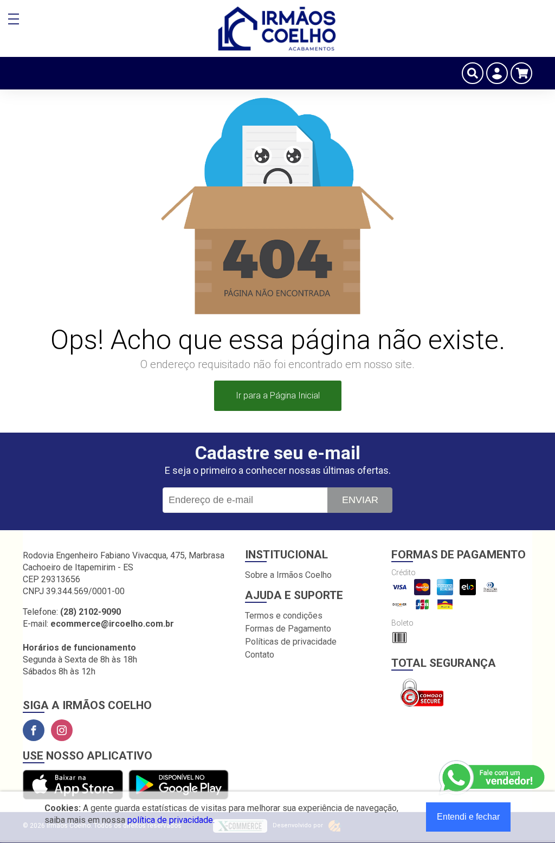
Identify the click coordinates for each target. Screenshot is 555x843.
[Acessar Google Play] (178, 785)
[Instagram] (62, 730)
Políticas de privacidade (291, 641)
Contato (259, 654)
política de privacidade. (171, 820)
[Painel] (497, 73)
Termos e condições (283, 615)
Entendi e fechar (468, 816)
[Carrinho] (521, 73)
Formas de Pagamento (288, 628)
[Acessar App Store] (73, 785)
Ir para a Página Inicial (278, 395)
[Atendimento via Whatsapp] (492, 778)
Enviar (360, 499)
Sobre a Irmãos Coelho (288, 575)
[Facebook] (33, 730)
